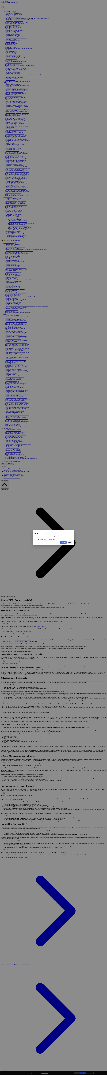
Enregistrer (63, 542)
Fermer (69, 542)
